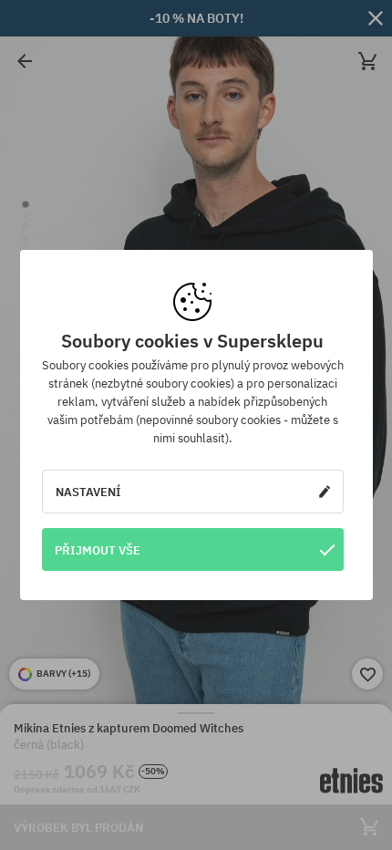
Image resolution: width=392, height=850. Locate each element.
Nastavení (88, 491)
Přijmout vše (97, 550)
